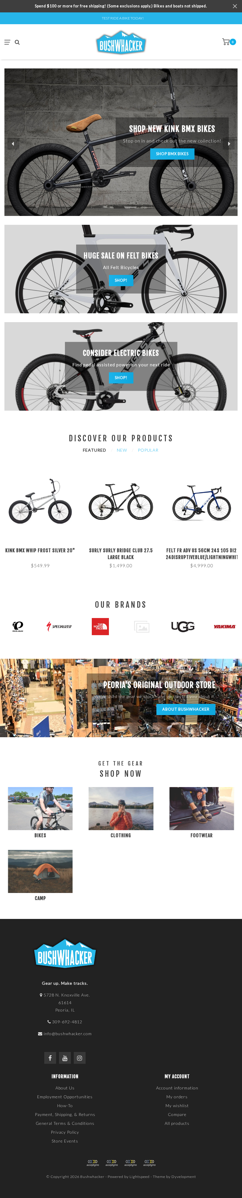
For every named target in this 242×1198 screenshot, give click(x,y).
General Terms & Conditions (65, 1123)
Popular (148, 450)
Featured (94, 450)
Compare (177, 1114)
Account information (177, 1087)
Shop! (121, 280)
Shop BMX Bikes (172, 154)
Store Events (65, 1140)
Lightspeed (140, 1176)
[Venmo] (149, 1163)
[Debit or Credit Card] (92, 1163)
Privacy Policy (65, 1132)
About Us (65, 1087)
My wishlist (177, 1105)
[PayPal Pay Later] (130, 1163)
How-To (65, 1105)
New (122, 450)
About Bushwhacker (186, 709)
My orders (177, 1096)
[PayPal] (111, 1163)
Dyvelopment (183, 1176)
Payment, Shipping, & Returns (65, 1114)
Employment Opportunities (65, 1096)
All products (177, 1123)
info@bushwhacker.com (68, 1033)
